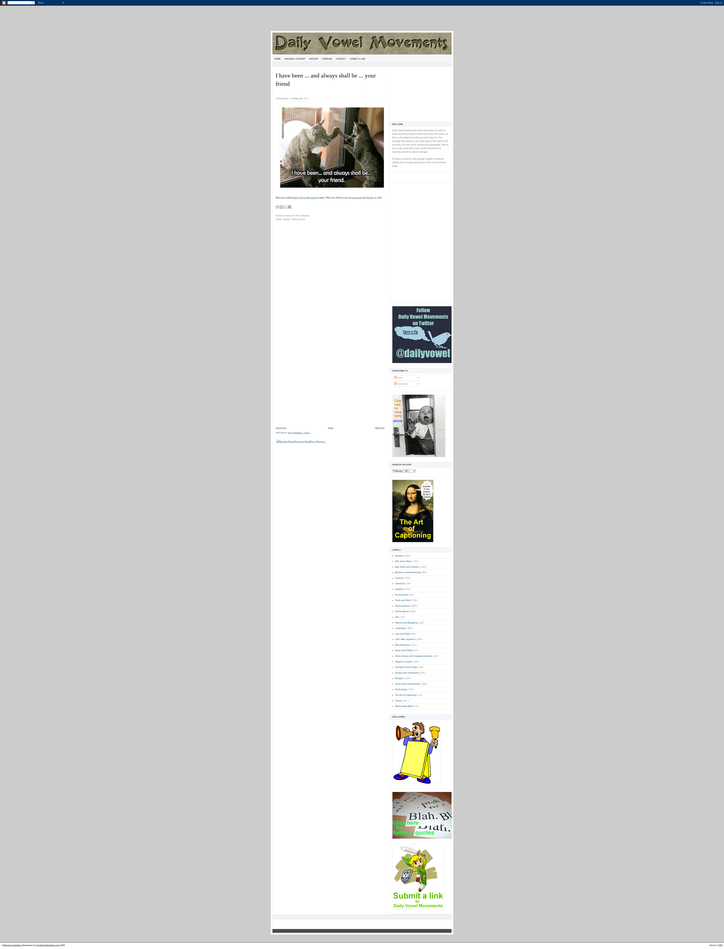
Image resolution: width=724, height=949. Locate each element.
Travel (398, 700)
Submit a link (357, 59)
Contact (341, 59)
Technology (401, 689)
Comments (402, 384)
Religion (399, 678)
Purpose (327, 59)
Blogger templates (12, 945)
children (399, 589)
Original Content (295, 59)
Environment (402, 595)
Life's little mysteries (405, 639)
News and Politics (404, 650)
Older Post (379, 427)
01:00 (295, 215)
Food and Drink (403, 600)
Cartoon (399, 578)
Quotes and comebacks (407, 673)
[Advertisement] (362, 20)
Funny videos (402, 611)
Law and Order (403, 634)
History (314, 59)
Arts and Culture (403, 561)
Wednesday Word (404, 706)
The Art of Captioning (406, 695)
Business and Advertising (408, 572)
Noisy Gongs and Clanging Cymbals (414, 656)
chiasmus (400, 583)
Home (277, 59)
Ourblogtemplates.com (48, 945)
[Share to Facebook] (290, 207)
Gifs (397, 617)
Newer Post (281, 427)
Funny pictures (403, 606)
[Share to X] (286, 207)
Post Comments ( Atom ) (299, 432)
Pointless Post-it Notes (407, 667)
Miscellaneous (402, 645)
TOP (720, 945)
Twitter (370, 197)
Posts (400, 377)
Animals (399, 556)
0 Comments (304, 215)
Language (400, 628)
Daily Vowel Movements (305, 197)
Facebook (356, 197)
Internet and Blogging (406, 622)
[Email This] (277, 207)
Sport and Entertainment (407, 684)
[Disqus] (330, 274)
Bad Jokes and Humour (407, 567)
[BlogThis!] (281, 207)
